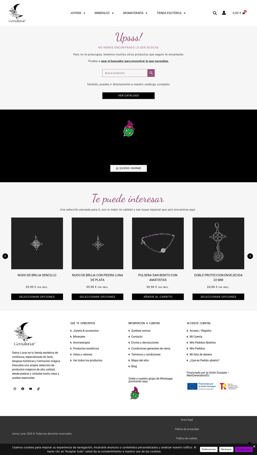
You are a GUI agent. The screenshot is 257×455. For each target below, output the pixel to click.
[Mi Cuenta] (224, 13)
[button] (215, 13)
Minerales (102, 13)
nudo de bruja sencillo (37, 275)
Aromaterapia (133, 13)
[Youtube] (30, 389)
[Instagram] (15, 389)
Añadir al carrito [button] (158, 296)
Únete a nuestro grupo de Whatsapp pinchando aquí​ (150, 380)
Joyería (75, 13)
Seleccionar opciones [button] (37, 296)
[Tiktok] (38, 389)
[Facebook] (23, 389)
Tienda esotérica (169, 13)
